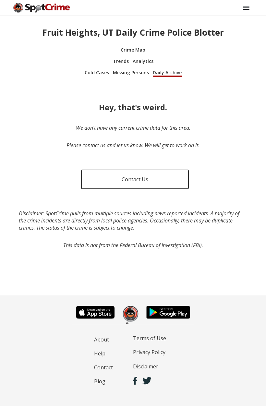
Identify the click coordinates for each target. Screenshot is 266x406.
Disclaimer (145, 366)
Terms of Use (149, 338)
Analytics (143, 61)
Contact (103, 367)
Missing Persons (131, 72)
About (101, 339)
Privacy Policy (149, 352)
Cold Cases (97, 72)
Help (99, 353)
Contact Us (135, 179)
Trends (121, 61)
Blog (99, 381)
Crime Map (133, 50)
